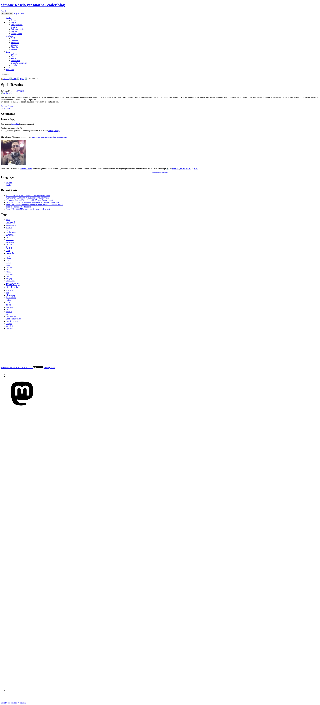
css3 (8, 250)
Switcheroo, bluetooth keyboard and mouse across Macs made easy (32, 202)
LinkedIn (14, 47)
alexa (8, 220)
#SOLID (175, 169)
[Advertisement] (76, 349)
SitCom (14, 54)
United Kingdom (11, 316)
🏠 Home (5, 79)
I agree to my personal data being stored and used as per (32, 131)
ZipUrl (13, 58)
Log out (14, 31)
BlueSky (14, 45)
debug (8, 256)
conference (10, 244)
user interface (12, 321)
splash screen (10, 307)
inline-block (10, 281)
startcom (9, 312)
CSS (8, 67)
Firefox (8, 263)
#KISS (183, 169)
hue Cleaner (15, 65)
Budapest (9, 228)
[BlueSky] (147, 691)
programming (11, 298)
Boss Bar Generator (19, 63)
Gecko (8, 270)
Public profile (16, 34)
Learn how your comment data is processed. (49, 137)
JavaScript (10, 70)
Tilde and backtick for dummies (18, 207)
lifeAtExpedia (12, 287)
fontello (8, 265)
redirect (8, 300)
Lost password (16, 25)
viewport (9, 324)
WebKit (9, 326)
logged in (15, 124)
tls (7, 314)
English (9, 18)
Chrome (10, 234)
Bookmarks (15, 61)
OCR (7, 293)
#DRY (188, 169)
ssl (7, 309)
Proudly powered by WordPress (13, 703)
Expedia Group (26, 169)
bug (7, 230)
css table (10, 253)
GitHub (14, 38)
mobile (10, 290)
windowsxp (9, 328)
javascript (13, 284)
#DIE (196, 169)
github (8, 272)
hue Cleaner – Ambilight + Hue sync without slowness (27, 198)
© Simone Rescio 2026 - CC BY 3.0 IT (17, 368)
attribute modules (11, 225)
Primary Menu (7, 13)
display (9, 258)
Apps (8, 52)
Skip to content (20, 13)
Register (14, 27)
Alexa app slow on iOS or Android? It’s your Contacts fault (29, 200)
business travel (12, 232)
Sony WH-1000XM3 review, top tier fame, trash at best (28, 209)
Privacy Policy (54, 131)
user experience (13, 318)
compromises (10, 242)
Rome (8, 302)
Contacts (9, 36)
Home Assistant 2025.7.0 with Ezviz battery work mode (28, 196)
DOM (7, 260)
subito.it (14, 49)
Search (3, 11)
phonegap (11, 295)
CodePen (14, 40)
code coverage (10, 240)
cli (7, 237)
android (10, 222)
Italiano (14, 20)
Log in (13, 22)
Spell (13, 56)
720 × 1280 (15, 91)
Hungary (9, 279)
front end (9, 267)
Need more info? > (160, 172)
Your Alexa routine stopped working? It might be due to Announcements (34, 204)
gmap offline (10, 274)
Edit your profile (17, 29)
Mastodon (15, 43)
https (7, 276)
